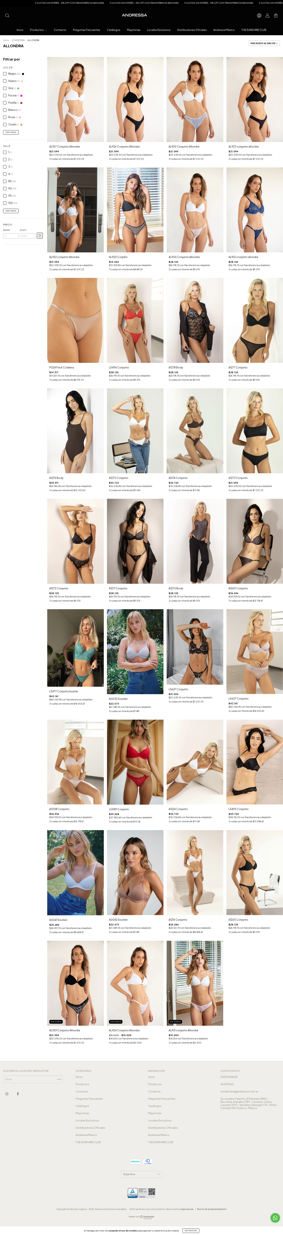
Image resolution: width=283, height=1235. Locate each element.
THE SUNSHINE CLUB (253, 29)
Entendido (191, 1231)
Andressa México (224, 29)
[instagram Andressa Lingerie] (7, 1093)
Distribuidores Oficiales (192, 29)
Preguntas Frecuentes (86, 29)
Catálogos (113, 29)
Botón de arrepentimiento (212, 1209)
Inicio (20, 29)
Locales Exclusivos (159, 29)
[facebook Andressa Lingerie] (18, 1093)
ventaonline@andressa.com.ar (239, 1091)
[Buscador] (7, 16)
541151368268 (229, 1077)
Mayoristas (133, 29)
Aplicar (40, 235)
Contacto (60, 29)
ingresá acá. (187, 1209)
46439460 (227, 1084)
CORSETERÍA (18, 40)
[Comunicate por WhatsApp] (275, 1218)
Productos (37, 29)
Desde (6, 230)
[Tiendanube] (142, 1218)
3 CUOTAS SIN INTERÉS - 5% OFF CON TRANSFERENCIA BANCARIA (63, 3)
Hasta (23, 230)
